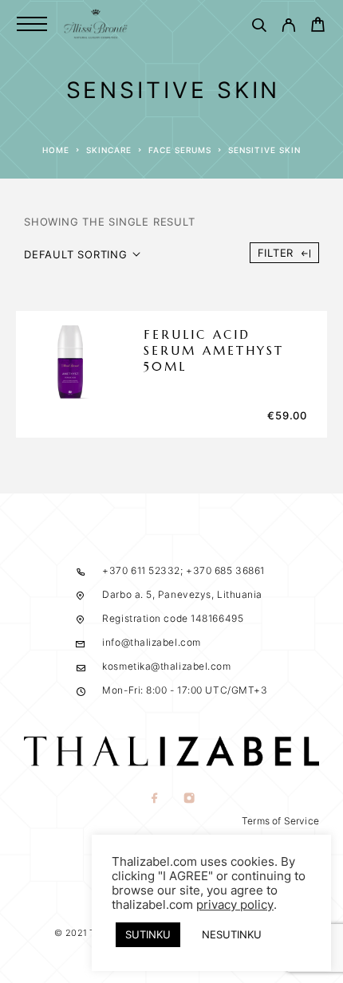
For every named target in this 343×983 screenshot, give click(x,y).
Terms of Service (280, 821)
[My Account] (288, 27)
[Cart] (317, 27)
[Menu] (32, 24)
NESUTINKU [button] (232, 934)
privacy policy (235, 905)
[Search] (258, 27)
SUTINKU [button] (148, 934)
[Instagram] (189, 799)
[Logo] (96, 24)
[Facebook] (154, 799)
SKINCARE (109, 150)
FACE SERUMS (179, 150)
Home (55, 150)
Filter (276, 252)
